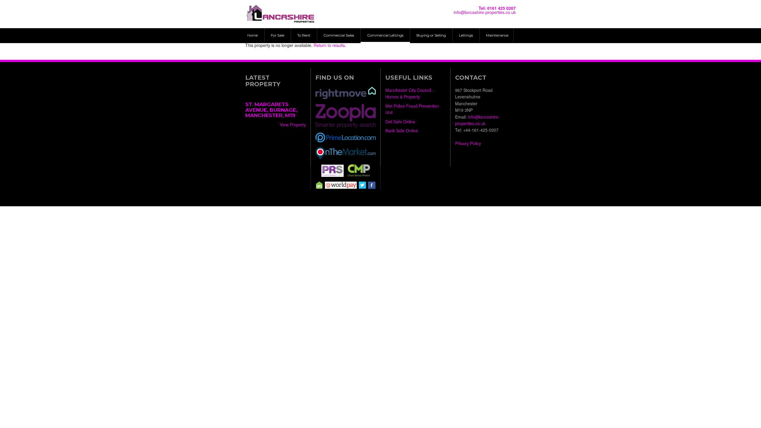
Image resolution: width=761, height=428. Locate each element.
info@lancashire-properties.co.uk (485, 12)
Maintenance (497, 35)
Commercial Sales (338, 35)
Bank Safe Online (401, 130)
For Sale (277, 35)
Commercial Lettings (385, 35)
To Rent (303, 35)
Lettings (466, 35)
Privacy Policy (468, 143)
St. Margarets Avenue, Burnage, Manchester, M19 (271, 109)
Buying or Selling (431, 35)
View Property (293, 124)
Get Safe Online (400, 122)
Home (252, 35)
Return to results (329, 45)
